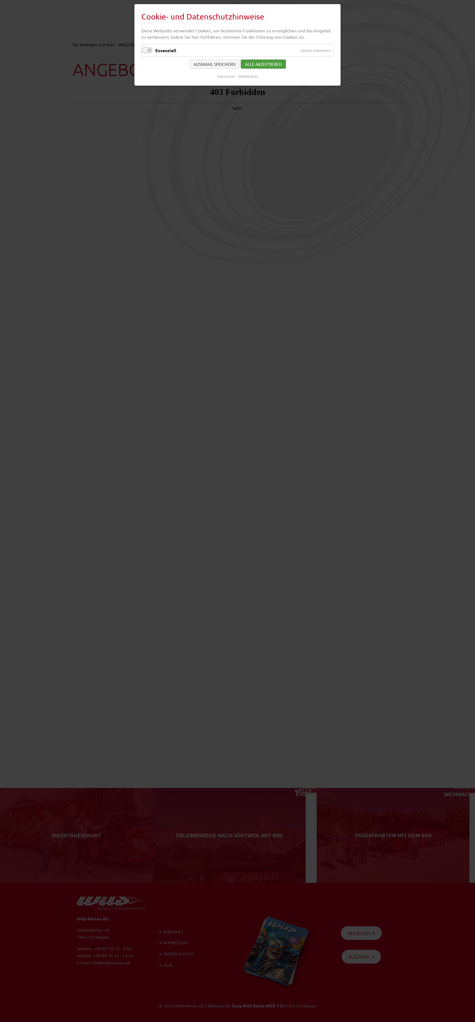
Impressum (226, 76)
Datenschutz (248, 76)
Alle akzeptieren (263, 64)
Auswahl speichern (215, 64)
